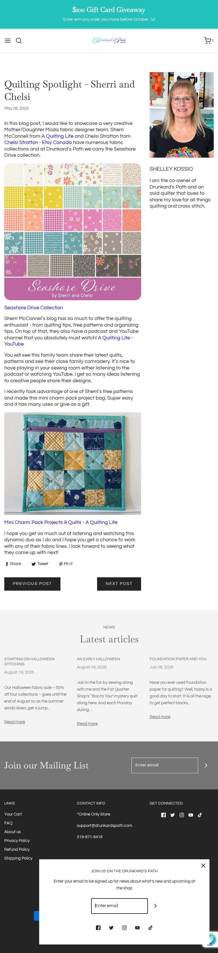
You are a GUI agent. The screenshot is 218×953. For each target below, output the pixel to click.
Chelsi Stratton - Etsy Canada (38, 142)
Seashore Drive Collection (33, 307)
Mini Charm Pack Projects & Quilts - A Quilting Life (61, 522)
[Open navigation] (7, 40)
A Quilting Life (57, 136)
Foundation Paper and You (178, 659)
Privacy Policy (17, 841)
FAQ (8, 823)
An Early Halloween (98, 659)
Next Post (119, 584)
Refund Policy (17, 849)
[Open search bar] (20, 40)
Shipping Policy (18, 858)
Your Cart (13, 814)
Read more (14, 722)
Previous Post (32, 584)
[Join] (206, 765)
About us (12, 832)
